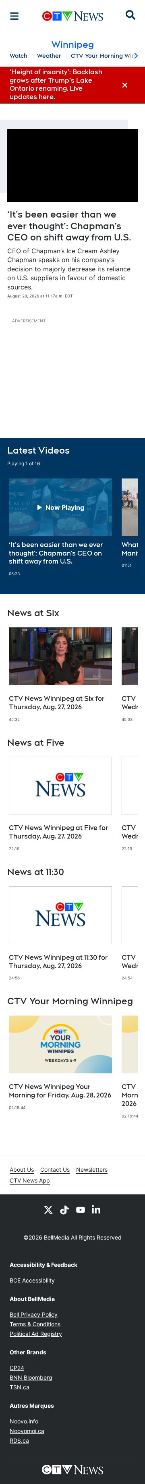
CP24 (17, 1367)
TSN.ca (19, 1387)
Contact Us (55, 1169)
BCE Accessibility (32, 1280)
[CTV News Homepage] (72, 16)
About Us (22, 1169)
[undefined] (60, 527)
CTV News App (30, 1180)
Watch (18, 56)
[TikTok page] (64, 1209)
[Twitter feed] (48, 1209)
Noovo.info (24, 1421)
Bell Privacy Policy (34, 1314)
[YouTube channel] (80, 1209)
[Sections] (14, 16)
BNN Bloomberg (31, 1377)
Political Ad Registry (36, 1333)
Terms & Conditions (35, 1324)
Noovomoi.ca (27, 1430)
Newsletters (92, 1169)
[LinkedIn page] (97, 1209)
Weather (49, 56)
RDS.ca (19, 1440)
